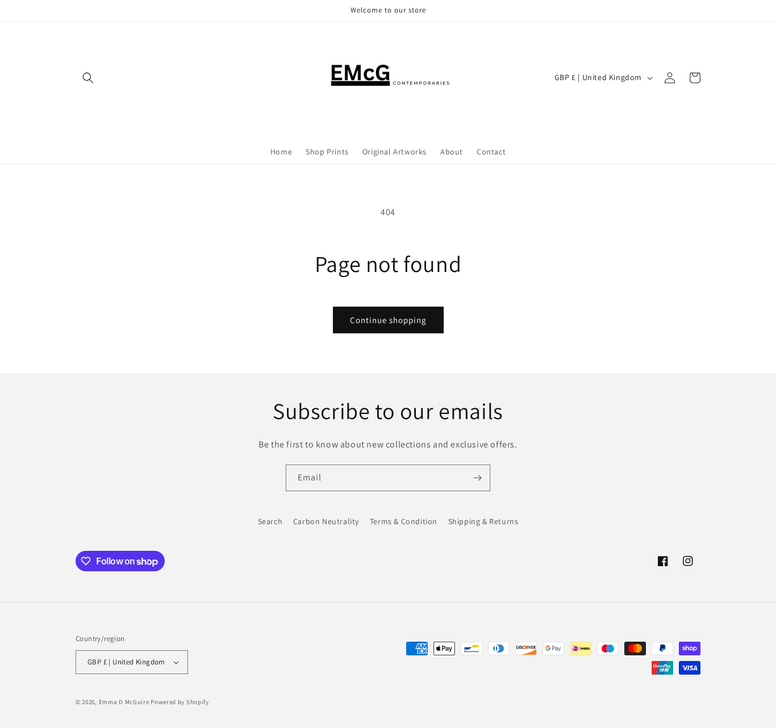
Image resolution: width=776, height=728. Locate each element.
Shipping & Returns (483, 521)
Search (270, 521)
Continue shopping (388, 320)
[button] (88, 77)
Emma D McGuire (124, 702)
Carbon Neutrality (326, 521)
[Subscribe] (477, 478)
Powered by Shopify (180, 702)
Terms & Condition (403, 521)
